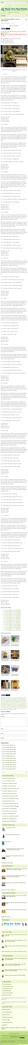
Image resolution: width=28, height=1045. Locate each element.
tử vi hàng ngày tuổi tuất (5, 704)
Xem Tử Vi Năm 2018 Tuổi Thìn (9, 753)
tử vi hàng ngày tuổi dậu (21, 699)
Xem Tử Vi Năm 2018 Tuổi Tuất (9, 766)
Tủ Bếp (8, 1019)
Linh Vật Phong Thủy (7, 988)
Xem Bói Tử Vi (11, 1040)
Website (2, 738)
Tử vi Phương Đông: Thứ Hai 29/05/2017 (12, 624)
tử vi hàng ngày (6, 127)
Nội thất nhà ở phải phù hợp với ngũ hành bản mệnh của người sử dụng (16, 869)
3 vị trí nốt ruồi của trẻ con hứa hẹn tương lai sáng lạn (16, 935)
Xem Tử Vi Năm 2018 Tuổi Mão (9, 751)
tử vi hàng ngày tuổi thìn (13, 702)
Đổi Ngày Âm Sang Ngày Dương (9, 818)
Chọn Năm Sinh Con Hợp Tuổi (9, 785)
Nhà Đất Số (7, 920)
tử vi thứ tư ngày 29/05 (21, 706)
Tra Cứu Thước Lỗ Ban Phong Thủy (10, 816)
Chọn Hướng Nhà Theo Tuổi (8, 801)
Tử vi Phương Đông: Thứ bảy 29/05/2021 (12, 612)
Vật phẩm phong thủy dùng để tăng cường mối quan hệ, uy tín (15, 849)
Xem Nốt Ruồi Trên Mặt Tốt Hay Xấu (10, 803)
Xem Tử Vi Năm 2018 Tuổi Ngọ (9, 758)
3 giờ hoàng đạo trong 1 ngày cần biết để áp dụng (13, 951)
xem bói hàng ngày (7, 708)
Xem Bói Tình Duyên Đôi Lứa (8, 778)
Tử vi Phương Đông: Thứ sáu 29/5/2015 (12, 627)
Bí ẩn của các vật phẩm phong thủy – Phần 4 (15, 856)
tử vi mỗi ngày (13, 704)
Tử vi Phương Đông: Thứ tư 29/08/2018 (12, 617)
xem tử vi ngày (13, 709)
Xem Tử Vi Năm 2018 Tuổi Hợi (9, 769)
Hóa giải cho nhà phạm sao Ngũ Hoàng (16, 882)
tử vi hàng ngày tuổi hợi (5, 700)
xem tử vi (18, 708)
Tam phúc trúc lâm (10, 827)
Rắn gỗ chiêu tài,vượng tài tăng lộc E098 (15, 975)
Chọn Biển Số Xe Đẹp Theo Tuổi (9, 783)
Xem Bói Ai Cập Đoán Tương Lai (9, 791)
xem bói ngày (13, 708)
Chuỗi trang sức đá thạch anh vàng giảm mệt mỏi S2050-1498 (16, 959)
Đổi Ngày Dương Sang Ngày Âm (9, 821)
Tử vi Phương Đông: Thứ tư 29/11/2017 (12, 621)
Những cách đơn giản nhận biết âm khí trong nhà (16, 946)
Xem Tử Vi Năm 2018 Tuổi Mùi (9, 760)
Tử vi (3, 74)
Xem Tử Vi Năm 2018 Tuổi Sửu (9, 747)
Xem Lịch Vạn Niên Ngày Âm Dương (10, 798)
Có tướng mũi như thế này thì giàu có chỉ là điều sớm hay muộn (15, 941)
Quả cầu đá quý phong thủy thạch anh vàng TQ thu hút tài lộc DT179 (16, 970)
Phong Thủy (7, 1009)
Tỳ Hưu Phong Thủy (6, 984)
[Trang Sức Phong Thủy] (7, 862)
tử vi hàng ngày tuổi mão (15, 700)
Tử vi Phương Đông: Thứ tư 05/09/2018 (12, 618)
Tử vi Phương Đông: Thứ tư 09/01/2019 (12, 630)
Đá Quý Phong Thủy (6, 995)
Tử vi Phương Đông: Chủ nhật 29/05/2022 (12, 614)
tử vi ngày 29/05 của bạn (10, 705)
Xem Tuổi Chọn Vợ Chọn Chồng (9, 811)
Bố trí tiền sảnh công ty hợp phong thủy (16, 909)
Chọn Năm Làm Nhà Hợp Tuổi (9, 813)
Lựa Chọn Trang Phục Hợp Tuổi (9, 793)
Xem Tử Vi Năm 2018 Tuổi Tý (8, 745)
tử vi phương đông (19, 705)
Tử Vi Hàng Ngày (6, 23)
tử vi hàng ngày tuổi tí (23, 702)
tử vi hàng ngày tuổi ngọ (9, 701)
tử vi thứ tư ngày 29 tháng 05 (11, 706)
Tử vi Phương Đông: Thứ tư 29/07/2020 (12, 623)
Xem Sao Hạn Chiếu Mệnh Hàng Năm (10, 806)
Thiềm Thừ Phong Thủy (7, 986)
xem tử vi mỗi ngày (6, 709)
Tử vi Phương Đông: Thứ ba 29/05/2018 (12, 611)
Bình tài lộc (8, 841)
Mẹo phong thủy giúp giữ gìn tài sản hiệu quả (16, 903)
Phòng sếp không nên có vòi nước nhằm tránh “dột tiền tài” (16, 896)
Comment (3, 716)
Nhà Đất (4, 1025)
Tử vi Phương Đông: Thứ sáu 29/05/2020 (12, 610)
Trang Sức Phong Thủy (7, 992)
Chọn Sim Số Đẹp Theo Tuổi (8, 780)
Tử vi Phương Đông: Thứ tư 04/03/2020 (12, 628)
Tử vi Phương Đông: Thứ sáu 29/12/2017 (12, 620)
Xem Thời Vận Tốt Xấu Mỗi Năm (9, 808)
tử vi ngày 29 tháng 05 (20, 704)
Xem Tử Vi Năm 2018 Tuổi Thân (9, 762)
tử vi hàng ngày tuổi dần (11, 699)
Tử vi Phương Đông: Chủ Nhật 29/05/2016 (12, 625)
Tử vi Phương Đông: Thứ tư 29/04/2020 (12, 615)
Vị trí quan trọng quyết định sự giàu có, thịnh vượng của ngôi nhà (16, 876)
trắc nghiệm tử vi (9, 697)
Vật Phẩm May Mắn (6, 990)
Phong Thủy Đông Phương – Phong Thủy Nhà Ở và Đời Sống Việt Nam (16, 1036)
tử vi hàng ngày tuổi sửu (18, 701)
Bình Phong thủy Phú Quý (12, 834)
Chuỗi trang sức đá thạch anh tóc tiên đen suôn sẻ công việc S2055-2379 (15, 964)
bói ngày (3, 697)
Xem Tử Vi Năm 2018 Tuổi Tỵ (8, 756)
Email (2, 733)
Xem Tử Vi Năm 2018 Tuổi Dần (9, 749)
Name (2, 728)
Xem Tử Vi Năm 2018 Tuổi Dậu (9, 764)
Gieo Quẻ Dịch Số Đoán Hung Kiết (10, 796)
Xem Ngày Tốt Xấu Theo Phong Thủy (10, 788)
